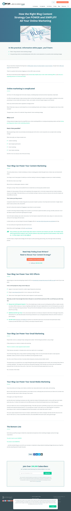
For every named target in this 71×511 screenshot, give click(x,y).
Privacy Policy (40, 504)
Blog (59, 6)
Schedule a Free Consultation (62, 2)
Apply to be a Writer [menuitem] (35, 498)
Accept (53, 506)
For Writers (49, 6)
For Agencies (42, 6)
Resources (64, 6)
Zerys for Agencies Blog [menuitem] (36, 496)
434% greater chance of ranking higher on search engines (39, 65)
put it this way (29, 228)
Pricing (54, 6)
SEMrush (25, 319)
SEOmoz (19, 319)
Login (53, 2)
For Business (35, 6)
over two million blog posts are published (46, 221)
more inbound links (16, 292)
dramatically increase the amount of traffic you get (44, 280)
